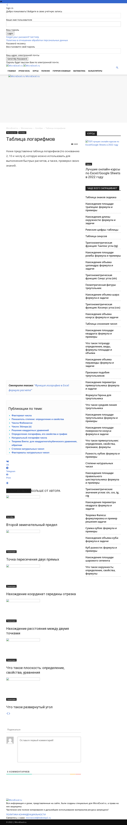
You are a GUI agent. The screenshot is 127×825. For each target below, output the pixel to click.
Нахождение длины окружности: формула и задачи (100, 220)
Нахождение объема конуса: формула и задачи (101, 315)
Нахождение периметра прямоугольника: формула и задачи (102, 385)
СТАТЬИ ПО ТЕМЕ (18, 491)
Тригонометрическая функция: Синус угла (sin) (101, 276)
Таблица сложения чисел (101, 323)
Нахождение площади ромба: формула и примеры (103, 254)
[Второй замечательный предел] (43, 506)
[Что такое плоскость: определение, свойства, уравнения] (43, 649)
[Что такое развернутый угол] (43, 689)
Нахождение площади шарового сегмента (99, 559)
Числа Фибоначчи (22, 423)
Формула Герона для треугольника (98, 396)
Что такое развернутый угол (29, 707)
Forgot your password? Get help (22, 37)
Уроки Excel (24, 71)
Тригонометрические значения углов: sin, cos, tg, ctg (102, 492)
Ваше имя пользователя (19, 19)
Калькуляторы (95, 71)
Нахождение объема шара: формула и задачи (102, 296)
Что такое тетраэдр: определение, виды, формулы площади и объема (98, 348)
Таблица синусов (96, 236)
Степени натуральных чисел (28, 448)
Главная (12, 71)
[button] (117, 67)
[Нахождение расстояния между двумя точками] (43, 610)
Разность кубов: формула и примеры (102, 455)
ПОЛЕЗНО (45, 71)
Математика (79, 71)
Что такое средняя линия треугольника (101, 406)
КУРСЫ (36, 71)
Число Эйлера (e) (21, 426)
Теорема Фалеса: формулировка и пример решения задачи (101, 518)
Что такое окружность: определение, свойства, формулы (100, 570)
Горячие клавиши (61, 71)
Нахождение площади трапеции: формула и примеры (99, 207)
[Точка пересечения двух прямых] (43, 541)
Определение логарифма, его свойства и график (39, 434)
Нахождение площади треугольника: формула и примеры (101, 418)
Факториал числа (22, 415)
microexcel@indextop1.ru (38, 818)
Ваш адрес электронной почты (22, 55)
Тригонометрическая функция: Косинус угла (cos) (102, 306)
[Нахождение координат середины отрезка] (43, 576)
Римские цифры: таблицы (101, 229)
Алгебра (39, 128)
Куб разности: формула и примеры (101, 549)
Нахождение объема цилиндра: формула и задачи (99, 265)
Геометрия (11, 552)
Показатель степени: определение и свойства (38, 419)
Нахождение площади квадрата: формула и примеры (99, 333)
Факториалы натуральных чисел (30, 452)
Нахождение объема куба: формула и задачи (101, 539)
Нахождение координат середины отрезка (41, 594)
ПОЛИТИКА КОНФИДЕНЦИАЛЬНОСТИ (26, 814)
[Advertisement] (63, 101)
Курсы (88, 164)
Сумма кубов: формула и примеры (101, 529)
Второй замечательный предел (31, 525)
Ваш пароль (12, 29)
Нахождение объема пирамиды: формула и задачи (99, 363)
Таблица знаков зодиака (100, 197)
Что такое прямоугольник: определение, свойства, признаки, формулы (102, 444)
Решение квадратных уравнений (30, 430)
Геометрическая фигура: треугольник (100, 286)
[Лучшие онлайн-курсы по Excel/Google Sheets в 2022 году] (103, 152)
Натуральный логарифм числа (29, 437)
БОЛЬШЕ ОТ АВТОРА (45, 491)
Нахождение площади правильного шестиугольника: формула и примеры (102, 477)
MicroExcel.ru (12, 128)
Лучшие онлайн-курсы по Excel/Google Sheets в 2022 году (102, 173)
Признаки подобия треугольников (97, 374)
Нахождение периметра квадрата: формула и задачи (100, 505)
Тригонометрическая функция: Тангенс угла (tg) (101, 244)
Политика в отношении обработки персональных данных (37, 40)
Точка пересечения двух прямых (32, 559)
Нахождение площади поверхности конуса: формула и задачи (99, 431)
